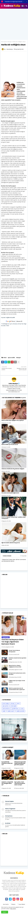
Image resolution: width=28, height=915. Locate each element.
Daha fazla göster (21, 397)
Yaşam (18, 703)
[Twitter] (5, 362)
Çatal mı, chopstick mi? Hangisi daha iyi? (7, 783)
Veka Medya (13, 383)
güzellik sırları (15, 708)
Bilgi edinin (13, 908)
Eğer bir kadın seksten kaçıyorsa (11, 542)
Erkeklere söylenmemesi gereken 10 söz (17, 658)
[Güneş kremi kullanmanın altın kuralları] (5, 675)
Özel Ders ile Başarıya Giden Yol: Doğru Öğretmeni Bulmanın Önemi (13, 641)
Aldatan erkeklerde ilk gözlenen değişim (13, 468)
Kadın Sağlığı (5, 703)
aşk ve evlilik (11, 357)
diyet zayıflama (6, 708)
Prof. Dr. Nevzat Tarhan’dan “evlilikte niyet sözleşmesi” (14, 517)
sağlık (3, 711)
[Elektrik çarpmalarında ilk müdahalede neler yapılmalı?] (5, 690)
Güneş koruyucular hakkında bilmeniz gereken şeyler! (20, 763)
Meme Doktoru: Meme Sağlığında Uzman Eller (15, 666)
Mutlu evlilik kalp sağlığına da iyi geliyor (13, 420)
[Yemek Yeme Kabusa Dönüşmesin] (5, 652)
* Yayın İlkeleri (21, 904)
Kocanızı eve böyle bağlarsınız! (10, 493)
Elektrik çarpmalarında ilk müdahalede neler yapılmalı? (17, 688)
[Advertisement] (14, 24)
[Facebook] (2, 362)
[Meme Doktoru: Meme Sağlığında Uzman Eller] (5, 667)
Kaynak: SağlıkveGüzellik (8, 317)
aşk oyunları (5, 706)
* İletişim (13, 904)
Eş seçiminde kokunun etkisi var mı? (7, 763)
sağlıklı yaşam (10, 711)
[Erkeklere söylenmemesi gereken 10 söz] (5, 660)
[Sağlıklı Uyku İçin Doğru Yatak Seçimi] (5, 682)
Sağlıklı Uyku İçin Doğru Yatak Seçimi (17, 681)
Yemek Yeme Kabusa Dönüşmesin (14, 651)
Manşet (10, 41)
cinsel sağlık (13, 706)
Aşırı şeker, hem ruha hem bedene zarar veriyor (19, 783)
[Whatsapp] (9, 362)
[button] (24, 1)
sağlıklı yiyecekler (20, 711)
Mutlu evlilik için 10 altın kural (10, 444)
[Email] (15, 362)
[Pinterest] (12, 362)
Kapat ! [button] (5, 912)
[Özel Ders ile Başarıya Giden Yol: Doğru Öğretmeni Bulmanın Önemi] (14, 625)
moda (21, 708)
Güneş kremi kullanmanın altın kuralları (17, 673)
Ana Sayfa (4, 41)
